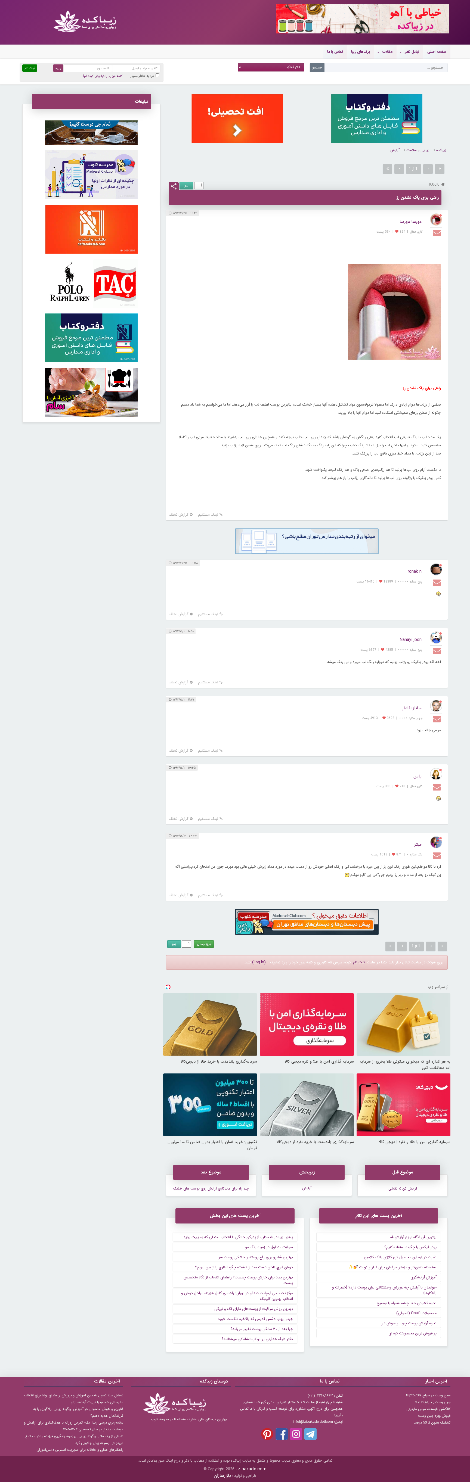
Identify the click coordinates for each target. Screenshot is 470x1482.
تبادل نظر (412, 52)
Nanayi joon (411, 640)
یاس (417, 776)
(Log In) (259, 962)
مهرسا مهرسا (411, 222)
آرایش (395, 150)
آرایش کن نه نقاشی (402, 1188)
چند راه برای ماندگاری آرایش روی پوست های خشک (211, 1188)
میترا (417, 844)
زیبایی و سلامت (417, 150)
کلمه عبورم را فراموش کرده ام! (102, 76)
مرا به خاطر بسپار (142, 76)
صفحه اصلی (436, 52)
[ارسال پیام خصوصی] (437, 232)
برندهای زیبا (360, 52)
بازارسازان (222, 1475)
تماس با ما (335, 52)
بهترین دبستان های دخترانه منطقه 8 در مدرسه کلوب (189, 1419)
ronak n (415, 571)
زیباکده (441, 150)
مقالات (387, 52)
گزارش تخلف (178, 515)
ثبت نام (359, 962)
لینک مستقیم (208, 515)
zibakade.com (252, 1469)
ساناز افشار (412, 708)
